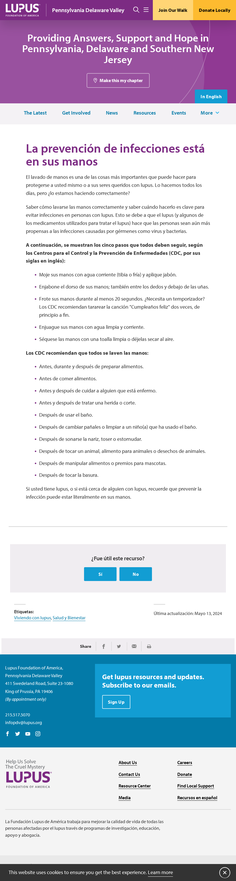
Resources (145, 113)
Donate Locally (214, 10)
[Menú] (146, 9)
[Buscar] (136, 10)
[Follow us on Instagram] (37, 734)
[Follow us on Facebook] (7, 734)
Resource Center (135, 786)
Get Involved (76, 113)
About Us (128, 762)
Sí (100, 574)
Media (125, 797)
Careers (184, 762)
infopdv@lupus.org (23, 722)
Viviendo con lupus (32, 617)
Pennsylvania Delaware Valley (88, 10)
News (112, 113)
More (207, 112)
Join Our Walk (173, 10)
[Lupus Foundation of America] (23, 10)
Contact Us (129, 774)
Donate (184, 774)
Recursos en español (197, 797)
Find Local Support (195, 786)
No (136, 574)
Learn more (160, 872)
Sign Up (116, 702)
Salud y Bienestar (69, 617)
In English (211, 96)
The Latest (35, 113)
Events (179, 113)
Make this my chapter (121, 80)
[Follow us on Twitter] (17, 734)
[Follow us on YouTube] (27, 734)
